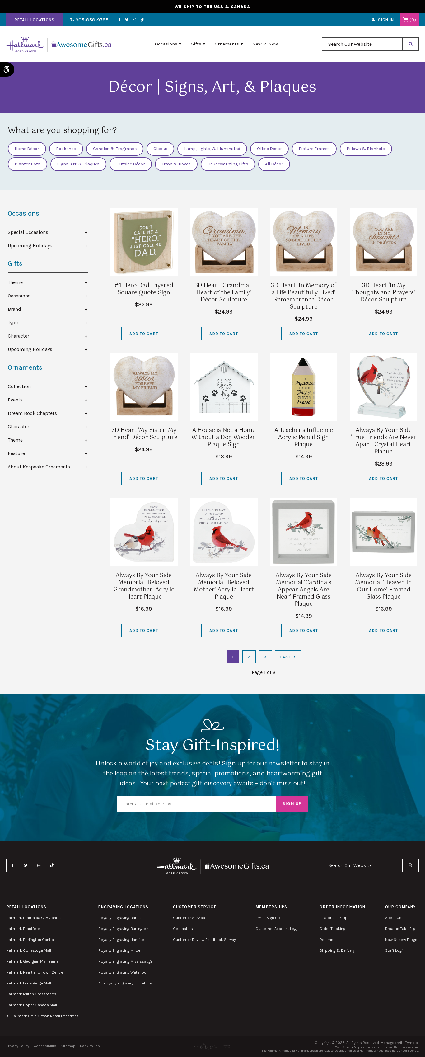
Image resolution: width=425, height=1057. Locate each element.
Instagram (134, 19)
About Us (393, 917)
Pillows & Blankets (366, 148)
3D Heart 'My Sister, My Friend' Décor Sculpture (143, 434)
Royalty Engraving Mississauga (125, 961)
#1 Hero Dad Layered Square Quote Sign (143, 289)
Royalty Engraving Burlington (123, 928)
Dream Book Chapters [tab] (32, 413)
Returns (326, 939)
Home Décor (27, 148)
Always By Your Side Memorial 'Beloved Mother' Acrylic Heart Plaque (224, 586)
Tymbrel (412, 1042)
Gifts (196, 44)
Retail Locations (34, 19)
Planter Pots (27, 164)
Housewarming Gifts (228, 164)
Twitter (127, 19)
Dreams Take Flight (402, 928)
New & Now (265, 44)
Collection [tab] (19, 386)
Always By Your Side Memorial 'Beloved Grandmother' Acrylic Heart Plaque (144, 586)
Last (285, 657)
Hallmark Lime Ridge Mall (28, 983)
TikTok (142, 20)
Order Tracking (332, 928)
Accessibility (45, 1046)
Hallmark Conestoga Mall (28, 950)
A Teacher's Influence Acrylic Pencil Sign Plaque (303, 437)
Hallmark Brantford (23, 928)
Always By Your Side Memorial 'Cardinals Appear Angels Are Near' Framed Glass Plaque (304, 590)
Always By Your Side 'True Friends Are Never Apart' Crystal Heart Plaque (383, 441)
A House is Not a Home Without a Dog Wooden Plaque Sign (223, 437)
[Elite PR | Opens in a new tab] (212, 1046)
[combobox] (362, 44)
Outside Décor (130, 164)
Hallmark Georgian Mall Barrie (32, 961)
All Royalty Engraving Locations (125, 983)
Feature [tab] (16, 453)
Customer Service (189, 917)
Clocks (160, 148)
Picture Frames (314, 148)
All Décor (274, 164)
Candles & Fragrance (115, 148)
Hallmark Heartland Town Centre (34, 972)
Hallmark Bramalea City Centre (33, 917)
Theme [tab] (15, 282)
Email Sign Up (267, 917)
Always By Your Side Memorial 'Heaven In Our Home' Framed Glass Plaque (383, 586)
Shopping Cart (405, 19)
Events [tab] (15, 400)
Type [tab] (13, 322)
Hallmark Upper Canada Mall (31, 1004)
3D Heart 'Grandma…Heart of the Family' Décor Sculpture (223, 293)
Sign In (386, 19)
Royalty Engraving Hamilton (122, 939)
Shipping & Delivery (337, 950)
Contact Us (183, 928)
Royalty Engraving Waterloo (122, 972)
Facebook (119, 19)
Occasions (166, 44)
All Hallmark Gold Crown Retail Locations (42, 1015)
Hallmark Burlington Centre (30, 939)
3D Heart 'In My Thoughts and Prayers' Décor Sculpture (383, 293)
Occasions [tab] (19, 296)
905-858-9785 (91, 20)
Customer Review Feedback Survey (204, 939)
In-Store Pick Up (334, 917)
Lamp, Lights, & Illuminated (212, 148)
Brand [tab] (14, 309)
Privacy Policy (17, 1046)
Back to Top (90, 1046)
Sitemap (68, 1046)
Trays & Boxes (176, 164)
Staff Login (395, 950)
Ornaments (227, 44)
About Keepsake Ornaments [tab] (39, 467)
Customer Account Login (277, 928)
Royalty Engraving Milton (119, 950)
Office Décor (269, 148)
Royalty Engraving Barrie (119, 917)
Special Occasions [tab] (28, 232)
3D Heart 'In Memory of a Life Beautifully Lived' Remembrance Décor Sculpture (303, 296)
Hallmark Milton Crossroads (31, 994)
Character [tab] (18, 336)
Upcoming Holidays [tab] (30, 246)
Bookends (66, 148)
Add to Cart (143, 333)
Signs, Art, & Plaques (78, 164)
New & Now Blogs (401, 939)
